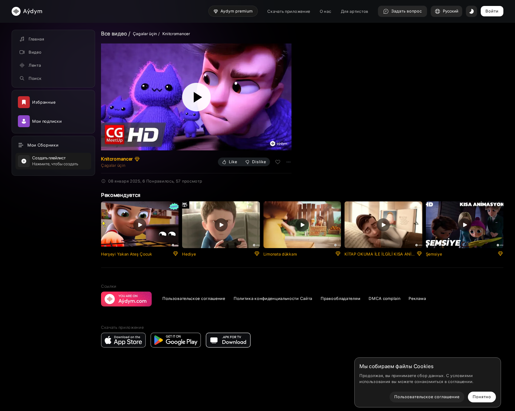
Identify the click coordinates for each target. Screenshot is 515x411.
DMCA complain (384, 298)
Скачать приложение (288, 11)
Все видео (114, 33)
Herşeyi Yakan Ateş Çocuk (126, 254)
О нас (325, 11)
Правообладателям (340, 298)
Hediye (189, 254)
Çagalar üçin (145, 33)
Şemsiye (434, 254)
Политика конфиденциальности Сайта (273, 298)
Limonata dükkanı (280, 254)
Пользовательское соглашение (193, 298)
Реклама (417, 298)
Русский (450, 11)
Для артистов (354, 11)
